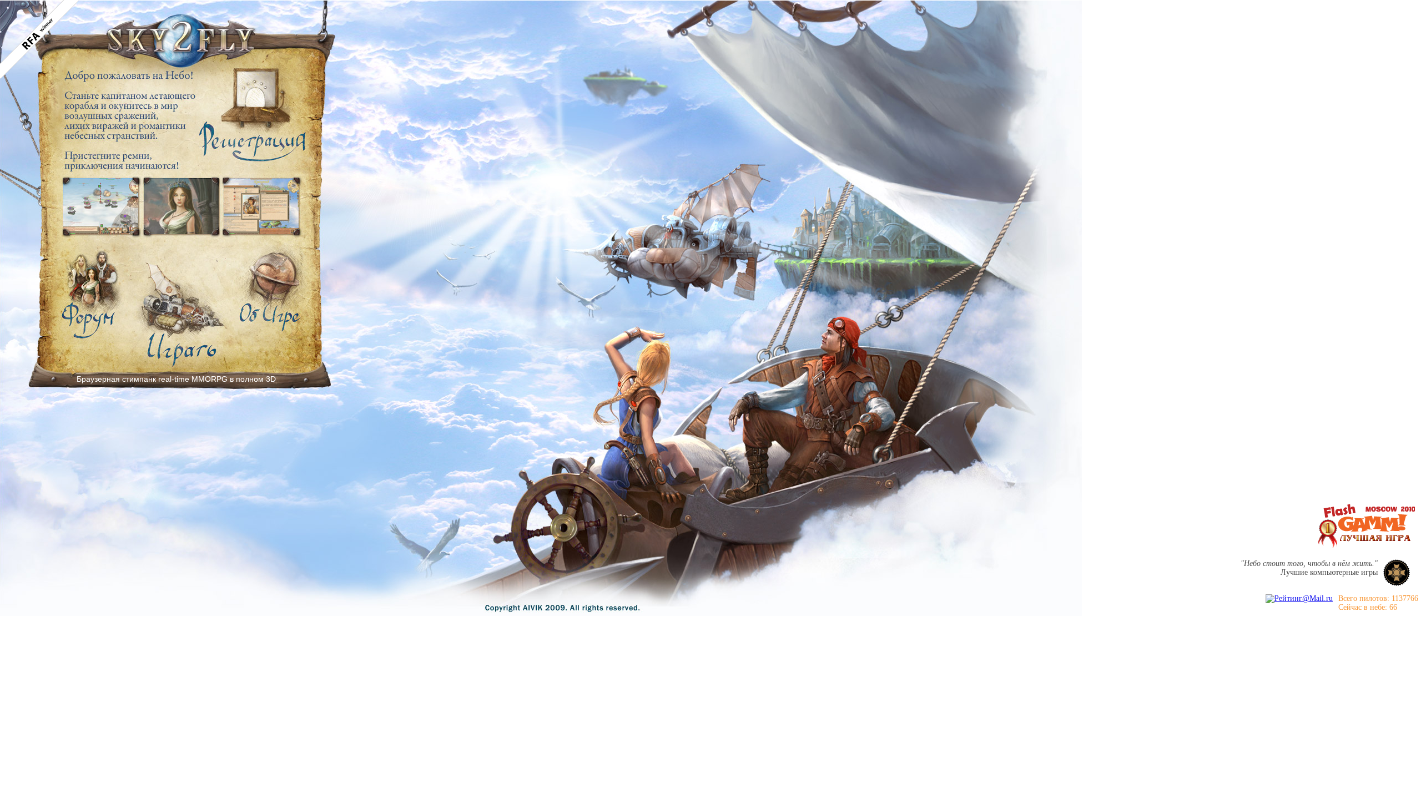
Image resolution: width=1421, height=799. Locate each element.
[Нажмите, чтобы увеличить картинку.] (101, 207)
